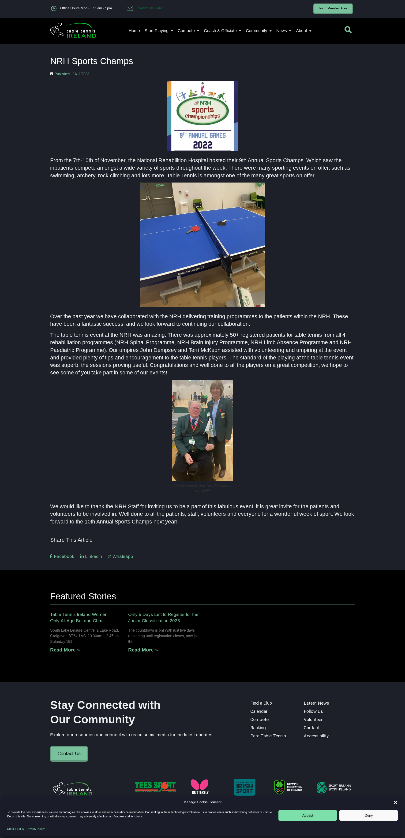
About (301, 30)
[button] (395, 802)
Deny (369, 815)
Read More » (65, 649)
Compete (186, 30)
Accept (307, 815)
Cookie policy (15, 829)
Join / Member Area (333, 8)
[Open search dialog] (348, 31)
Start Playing (157, 30)
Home (134, 30)
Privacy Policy (36, 829)
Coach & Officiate (220, 30)
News (281, 30)
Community (256, 30)
